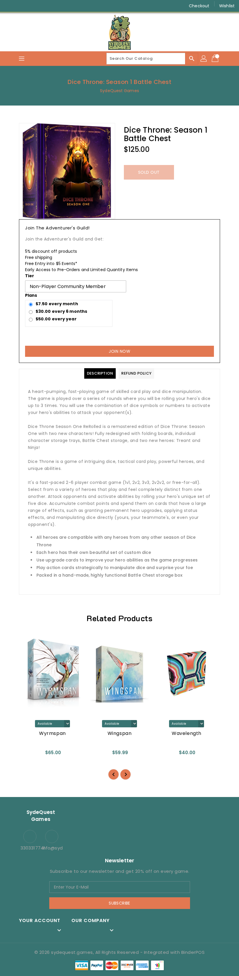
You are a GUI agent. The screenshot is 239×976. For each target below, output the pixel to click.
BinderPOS (193, 952)
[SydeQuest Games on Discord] (42, 5)
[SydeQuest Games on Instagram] (20, 5)
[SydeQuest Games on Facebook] (9, 5)
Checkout (199, 6)
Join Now (119, 351)
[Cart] (216, 58)
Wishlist (227, 6)
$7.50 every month (57, 304)
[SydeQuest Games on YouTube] (31, 5)
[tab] (100, 373)
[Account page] (204, 58)
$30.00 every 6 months (61, 311)
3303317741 (29, 848)
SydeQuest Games (119, 91)
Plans (31, 295)
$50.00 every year (56, 319)
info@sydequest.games (51, 848)
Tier (29, 276)
